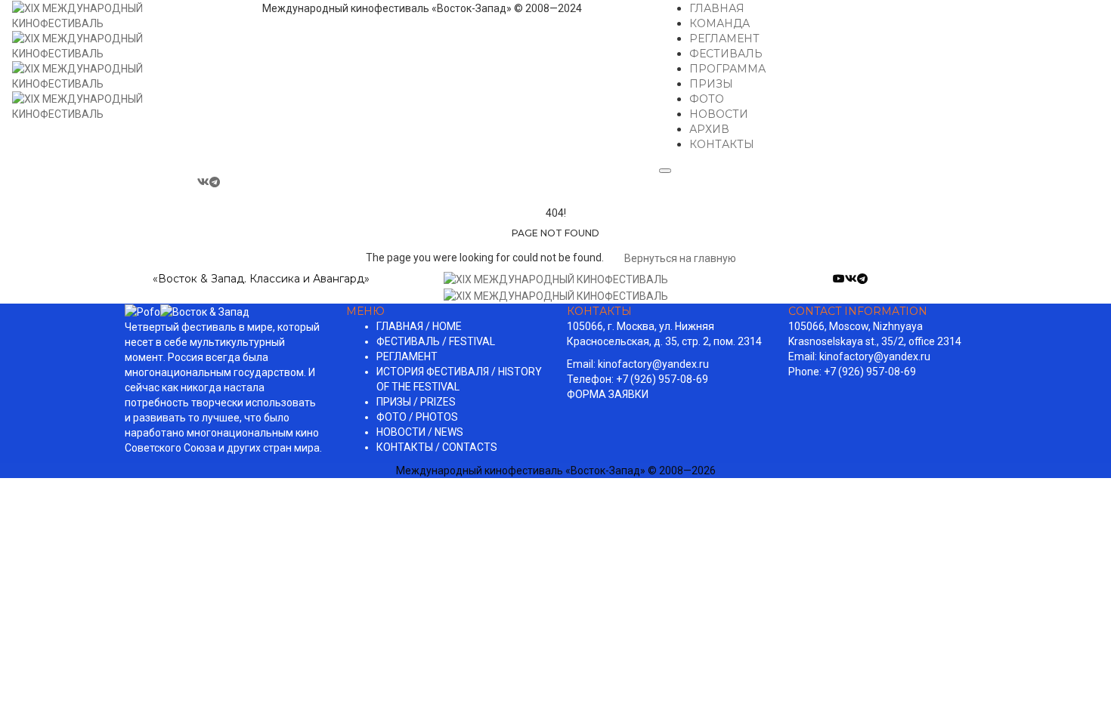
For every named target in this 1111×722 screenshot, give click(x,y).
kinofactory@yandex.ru (653, 364)
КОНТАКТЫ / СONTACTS (436, 447)
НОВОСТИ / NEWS (419, 432)
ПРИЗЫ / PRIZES (416, 402)
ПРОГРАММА (727, 69)
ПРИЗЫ (711, 84)
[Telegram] (215, 182)
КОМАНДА (719, 23)
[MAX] (228, 182)
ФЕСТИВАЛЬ (726, 53)
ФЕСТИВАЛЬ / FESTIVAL (435, 341)
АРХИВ (709, 129)
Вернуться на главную (679, 258)
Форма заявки (607, 394)
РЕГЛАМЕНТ (724, 38)
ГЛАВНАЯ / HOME (419, 326)
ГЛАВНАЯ (716, 8)
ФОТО (706, 99)
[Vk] (203, 182)
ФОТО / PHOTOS (417, 417)
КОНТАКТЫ (721, 144)
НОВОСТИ (718, 114)
